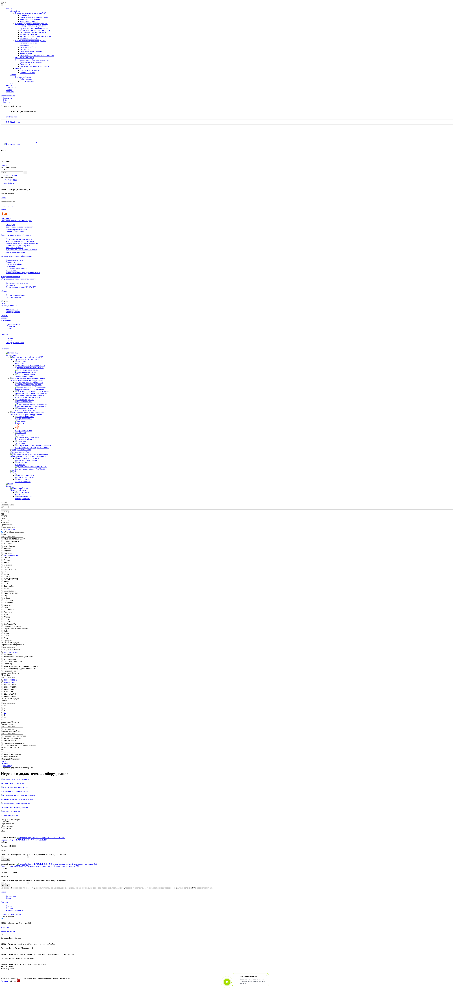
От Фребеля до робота (13, 661)
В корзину (5, 859)
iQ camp (7, 617)
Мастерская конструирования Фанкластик (21, 666)
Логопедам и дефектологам (31, 62)
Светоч (7, 619)
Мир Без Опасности (12, 650)
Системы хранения (27, 73)
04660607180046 (10, 680)
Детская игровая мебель (29, 70)
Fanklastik (7, 562)
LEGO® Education (11, 570)
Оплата (9, 338)
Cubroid (7, 577)
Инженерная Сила (11, 555)
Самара (4, 165)
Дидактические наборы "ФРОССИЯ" (35, 66)
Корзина (6, 102)
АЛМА (7, 567)
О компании (11, 88)
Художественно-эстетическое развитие (35, 36)
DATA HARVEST (11, 579)
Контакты (10, 92)
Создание (5, 981)
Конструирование (27, 81)
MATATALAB (9, 529)
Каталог (9, 9)
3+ (5, 710)
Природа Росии (10, 671)
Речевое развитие (11, 741)
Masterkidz (8, 565)
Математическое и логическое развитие (36, 30)
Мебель (18, 68)
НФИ (6, 572)
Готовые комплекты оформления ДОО (30, 13)
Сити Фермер (9, 546)
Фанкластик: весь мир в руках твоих (18, 657)
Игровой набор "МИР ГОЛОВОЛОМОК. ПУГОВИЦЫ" (24, 840)
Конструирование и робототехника (34, 28)
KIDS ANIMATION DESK (14, 539)
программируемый (11, 757)
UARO (6, 584)
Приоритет (8, 640)
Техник (7, 574)
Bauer (6, 607)
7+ (5, 706)
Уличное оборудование (29, 22)
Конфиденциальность (15, 343)
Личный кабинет (8, 96)
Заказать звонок (7, 177)
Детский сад (15, 11)
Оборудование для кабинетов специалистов (33, 60)
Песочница (24, 49)
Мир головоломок (11, 652)
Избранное (7, 100)
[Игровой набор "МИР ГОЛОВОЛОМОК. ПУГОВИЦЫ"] (41, 838)
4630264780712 (10, 694)
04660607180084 (10, 687)
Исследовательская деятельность (33, 26)
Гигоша (7, 558)
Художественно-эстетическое (15, 736)
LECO (6, 636)
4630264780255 (10, 692)
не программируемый (12, 754)
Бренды (9, 85)
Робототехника (26, 79)
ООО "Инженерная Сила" (14, 532)
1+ (5, 708)
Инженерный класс (23, 77)
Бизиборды (24, 15)
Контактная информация (11, 914)
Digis (6, 596)
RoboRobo (8, 544)
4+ (5, 715)
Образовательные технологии (16, 629)
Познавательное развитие (14, 743)
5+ (5, 713)
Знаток (6, 581)
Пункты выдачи (7, 916)
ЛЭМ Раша (8, 600)
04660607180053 (10, 682)
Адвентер (8, 612)
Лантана (7, 560)
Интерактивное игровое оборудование (30, 41)
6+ (5, 720)
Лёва (6, 638)
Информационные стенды (30, 19)
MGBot (7, 598)
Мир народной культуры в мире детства (20, 668)
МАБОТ (7, 614)
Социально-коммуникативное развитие (20, 745)
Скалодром (24, 45)
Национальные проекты (29, 39)
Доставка (10, 341)
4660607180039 (10, 696)
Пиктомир (8, 664)
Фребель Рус (9, 586)
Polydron (7, 551)
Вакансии (10, 326)
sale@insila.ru (11, 117)
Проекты (9, 83)
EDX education (9, 591)
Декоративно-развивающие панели (34, 17)
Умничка (7, 605)
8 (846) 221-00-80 (13, 122)
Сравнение (7, 98)
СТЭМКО (8, 622)
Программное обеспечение (31, 51)
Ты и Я (6, 588)
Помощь (9, 90)
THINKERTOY (10, 624)
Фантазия (7, 548)
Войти (3, 198)
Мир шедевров (10, 659)
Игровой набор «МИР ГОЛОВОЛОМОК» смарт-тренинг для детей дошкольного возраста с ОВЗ (40, 866)
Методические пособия (24, 58)
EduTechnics (8, 633)
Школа (13, 75)
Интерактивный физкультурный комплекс (37, 56)
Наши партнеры (13, 324)
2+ (5, 717)
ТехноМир (8, 654)
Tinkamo (7, 631)
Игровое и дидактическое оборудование (31, 24)
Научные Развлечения (13, 626)
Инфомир (8, 553)
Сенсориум (8, 603)
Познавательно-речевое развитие (33, 32)
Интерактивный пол (28, 47)
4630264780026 (10, 689)
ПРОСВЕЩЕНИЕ (11, 593)
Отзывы (9, 328)
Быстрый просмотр (9, 838)
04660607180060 (10, 685)
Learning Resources (11, 541)
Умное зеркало (26, 53)
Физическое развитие (28, 34)
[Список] (5, 833)
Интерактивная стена (28, 43)
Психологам (25, 64)
